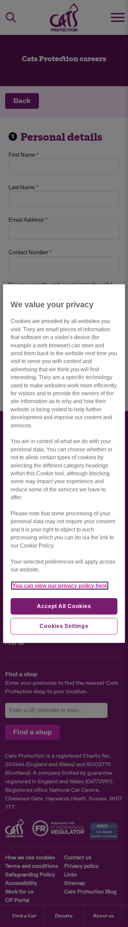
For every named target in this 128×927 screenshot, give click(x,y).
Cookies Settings (64, 626)
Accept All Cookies (64, 606)
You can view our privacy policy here (59, 586)
